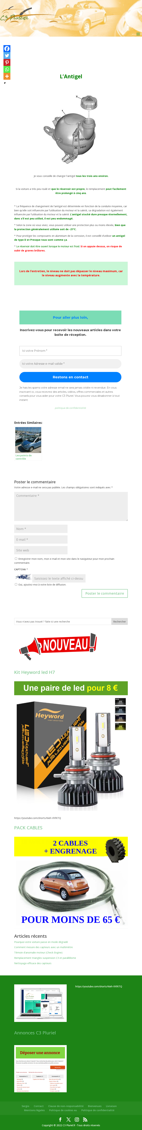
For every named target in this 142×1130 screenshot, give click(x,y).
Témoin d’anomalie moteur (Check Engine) (38, 952)
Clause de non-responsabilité (65, 1106)
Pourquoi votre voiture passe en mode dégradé (41, 942)
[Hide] (4, 83)
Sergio (25, 1106)
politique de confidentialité (70, 408)
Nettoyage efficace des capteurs (33, 963)
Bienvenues (94, 1106)
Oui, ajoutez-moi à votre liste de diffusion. (42, 584)
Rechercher (119, 621)
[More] (6, 76)
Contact (39, 1106)
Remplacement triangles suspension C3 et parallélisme (45, 958)
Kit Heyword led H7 (34, 672)
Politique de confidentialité (97, 1110)
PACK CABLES (28, 827)
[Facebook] (6, 48)
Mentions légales (34, 1110)
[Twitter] (6, 55)
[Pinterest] (6, 62)
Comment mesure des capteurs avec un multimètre (43, 947)
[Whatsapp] (6, 69)
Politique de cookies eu (63, 1110)
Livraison (111, 1106)
